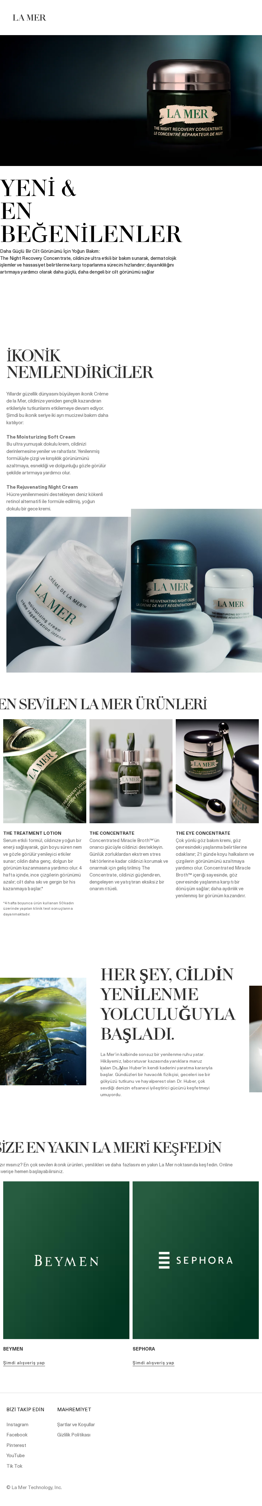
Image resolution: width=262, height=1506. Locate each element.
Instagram (17, 1424)
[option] (131, 171)
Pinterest (16, 1445)
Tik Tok (14, 1465)
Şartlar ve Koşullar (76, 1424)
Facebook (16, 1434)
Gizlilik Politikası (73, 1434)
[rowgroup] (131, 705)
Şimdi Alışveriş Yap (24, 1362)
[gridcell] (131, 705)
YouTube (15, 1455)
